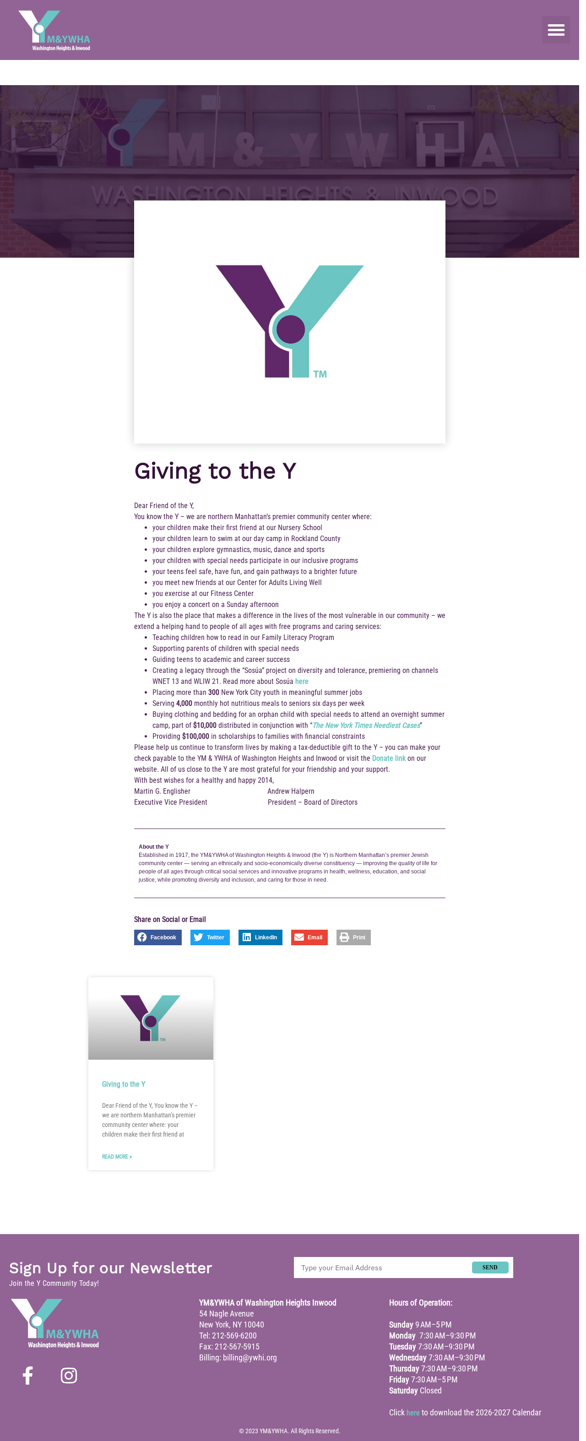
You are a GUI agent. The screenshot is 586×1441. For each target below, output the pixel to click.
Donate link (389, 758)
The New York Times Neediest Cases (366, 725)
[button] (556, 29)
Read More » (117, 1157)
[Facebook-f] (27, 1375)
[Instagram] (68, 1375)
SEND (490, 1267)
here (302, 681)
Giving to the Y (123, 1084)
